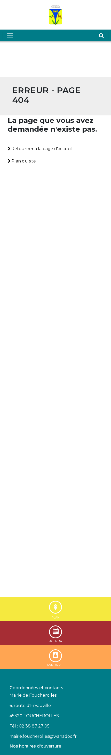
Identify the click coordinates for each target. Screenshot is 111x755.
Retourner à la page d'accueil (41, 148)
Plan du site (23, 161)
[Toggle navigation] (10, 35)
